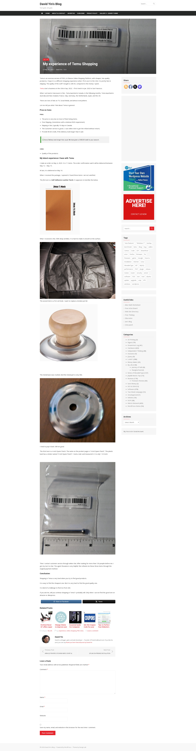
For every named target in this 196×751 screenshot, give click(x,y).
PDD (78, 631)
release (148, 269)
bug (145, 247)
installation (127, 262)
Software (131, 389)
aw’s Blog (128, 322)
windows (127, 284)
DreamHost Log (133, 345)
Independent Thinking (135, 351)
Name (42, 697)
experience (62, 631)
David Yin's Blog (51, 4)
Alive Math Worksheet (132, 305)
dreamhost (144, 251)
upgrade (133, 280)
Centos (126, 251)
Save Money (132, 384)
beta (135, 247)
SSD (133, 277)
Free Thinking (129, 315)
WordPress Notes (134, 406)
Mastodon (129, 431)
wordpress (135, 284)
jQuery (130, 356)
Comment (44, 669)
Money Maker (132, 362)
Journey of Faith (137, 367)
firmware (139, 254)
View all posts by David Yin (84, 642)
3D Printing (131, 340)
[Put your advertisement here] (139, 219)
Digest (130, 342)
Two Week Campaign (135, 392)
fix (145, 254)
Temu (42, 88)
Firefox (132, 254)
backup (149, 243)
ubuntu (148, 277)
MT (136, 265)
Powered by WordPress (63, 747)
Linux (142, 262)
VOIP (129, 400)
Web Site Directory (131, 312)
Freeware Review (138, 381)
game (134, 258)
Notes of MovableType (136, 373)
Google (140, 258)
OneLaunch (129, 325)
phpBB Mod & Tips (134, 376)
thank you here (71, 642)
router (133, 273)
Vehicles (130, 398)
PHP (136, 269)
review (126, 273)
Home (48, 13)
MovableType (128, 265)
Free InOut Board (131, 308)
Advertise (71, 13)
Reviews (131, 378)
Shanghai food (136, 370)
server (146, 273)
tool (143, 277)
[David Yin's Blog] (42, 13)
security (139, 273)
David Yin (59, 70)
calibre (150, 247)
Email (42, 706)
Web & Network (133, 403)
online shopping (71, 631)
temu (82, 631)
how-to (147, 258)
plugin (142, 269)
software (127, 277)
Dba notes (128, 318)
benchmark (128, 247)
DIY (138, 251)
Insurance (131, 354)
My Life (46, 59)
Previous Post (58, 651)
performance (128, 269)
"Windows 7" (140, 243)
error (126, 254)
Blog (140, 247)
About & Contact (58, 13)
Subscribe (80, 13)
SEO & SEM (132, 386)
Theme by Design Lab (79, 747)
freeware (127, 258)
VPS (144, 280)
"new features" (129, 243)
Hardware (131, 348)
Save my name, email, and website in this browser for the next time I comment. (68, 727)
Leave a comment (92, 631)
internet (136, 262)
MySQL (142, 265)
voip (139, 280)
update (126, 280)
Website (43, 716)
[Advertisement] (139, 128)
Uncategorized (133, 395)
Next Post (99, 651)
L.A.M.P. (130, 359)
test (138, 277)
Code (133, 251)
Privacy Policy (92, 13)
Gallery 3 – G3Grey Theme (109, 13)
